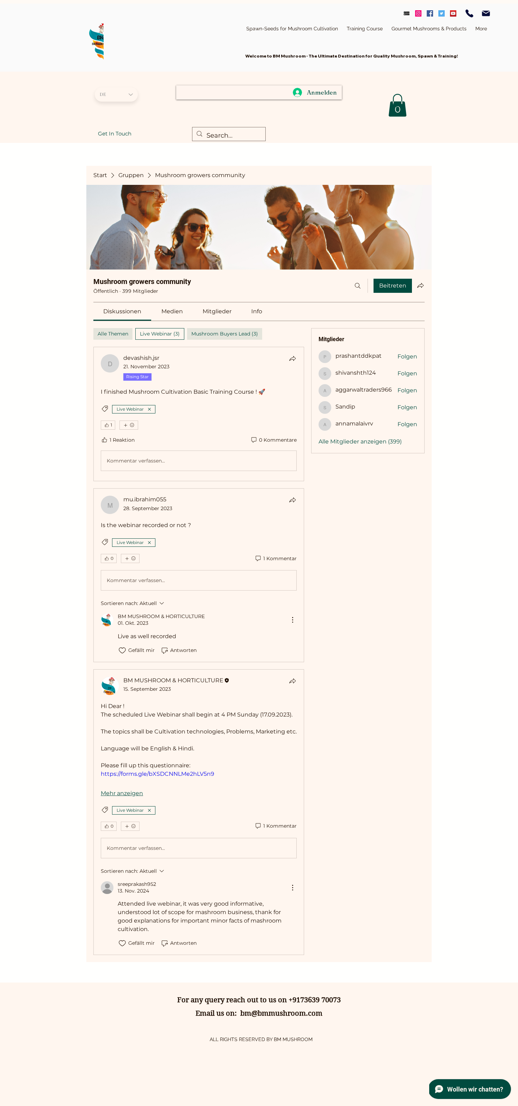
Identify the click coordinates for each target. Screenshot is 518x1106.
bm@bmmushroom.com (281, 1013)
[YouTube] (453, 13)
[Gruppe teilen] (420, 285)
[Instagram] (418, 13)
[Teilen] (292, 358)
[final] (406, 13)
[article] (198, 414)
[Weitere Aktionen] (292, 620)
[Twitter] (441, 13)
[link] (122, 311)
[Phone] (469, 13)
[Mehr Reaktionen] (128, 425)
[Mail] (486, 13)
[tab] (112, 334)
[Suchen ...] (357, 286)
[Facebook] (430, 13)
